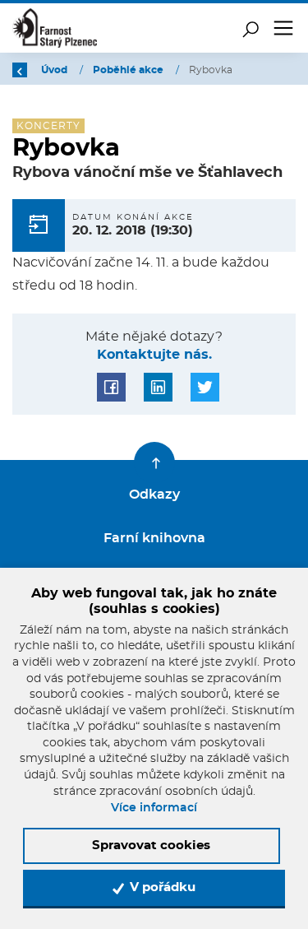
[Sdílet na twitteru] (205, 387)
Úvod (55, 70)
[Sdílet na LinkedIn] (158, 387)
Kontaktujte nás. (154, 354)
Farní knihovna (154, 538)
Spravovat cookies (151, 845)
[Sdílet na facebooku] (111, 387)
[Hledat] (250, 28)
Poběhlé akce (129, 70)
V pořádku (160, 887)
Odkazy (154, 494)
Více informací (154, 808)
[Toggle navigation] (283, 28)
